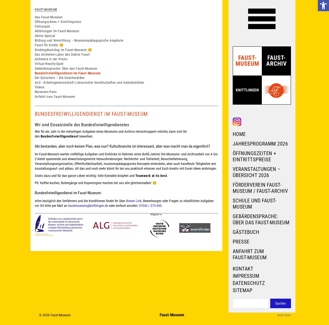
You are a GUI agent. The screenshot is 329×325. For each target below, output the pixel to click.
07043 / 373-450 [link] (150, 206)
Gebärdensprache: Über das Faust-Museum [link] (261, 219)
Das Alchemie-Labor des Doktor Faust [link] (62, 54)
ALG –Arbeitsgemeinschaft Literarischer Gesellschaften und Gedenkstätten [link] (89, 82)
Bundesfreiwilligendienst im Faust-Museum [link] (68, 73)
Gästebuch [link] (246, 232)
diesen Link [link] (134, 201)
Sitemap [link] (243, 290)
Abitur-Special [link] (45, 36)
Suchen (280, 303)
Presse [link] (241, 242)
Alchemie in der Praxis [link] (51, 59)
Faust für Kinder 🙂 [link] (49, 45)
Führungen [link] (42, 26)
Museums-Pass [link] (46, 92)
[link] (323, 5)
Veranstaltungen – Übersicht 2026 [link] (257, 172)
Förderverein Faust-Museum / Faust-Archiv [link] (260, 188)
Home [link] (239, 134)
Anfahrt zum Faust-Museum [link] (250, 254)
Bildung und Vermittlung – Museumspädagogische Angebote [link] (79, 40)
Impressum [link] (246, 276)
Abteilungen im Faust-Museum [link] (57, 31)
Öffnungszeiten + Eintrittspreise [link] (254, 156)
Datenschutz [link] (249, 283)
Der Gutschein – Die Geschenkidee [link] (60, 78)
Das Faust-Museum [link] (49, 17)
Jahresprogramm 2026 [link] (260, 144)
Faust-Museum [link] (60, 315)
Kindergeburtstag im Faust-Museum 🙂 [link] (63, 50)
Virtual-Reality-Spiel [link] (49, 64)
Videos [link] (40, 87)
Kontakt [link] (243, 269)
